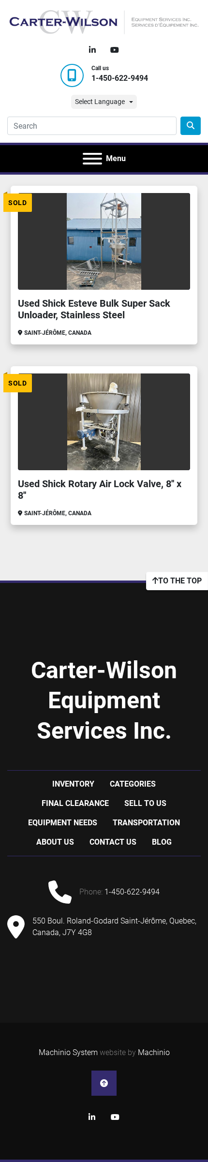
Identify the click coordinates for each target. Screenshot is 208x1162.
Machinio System (68, 1052)
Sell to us (145, 803)
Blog (162, 842)
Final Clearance (75, 803)
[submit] (190, 126)
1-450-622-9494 (119, 78)
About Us (55, 842)
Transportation (146, 822)
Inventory (73, 784)
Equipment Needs (62, 822)
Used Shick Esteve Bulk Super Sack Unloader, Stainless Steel (94, 309)
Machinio (154, 1052)
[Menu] (92, 158)
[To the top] (104, 1083)
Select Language (100, 101)
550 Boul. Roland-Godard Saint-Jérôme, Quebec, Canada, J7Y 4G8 (114, 926)
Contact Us (112, 842)
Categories (133, 784)
